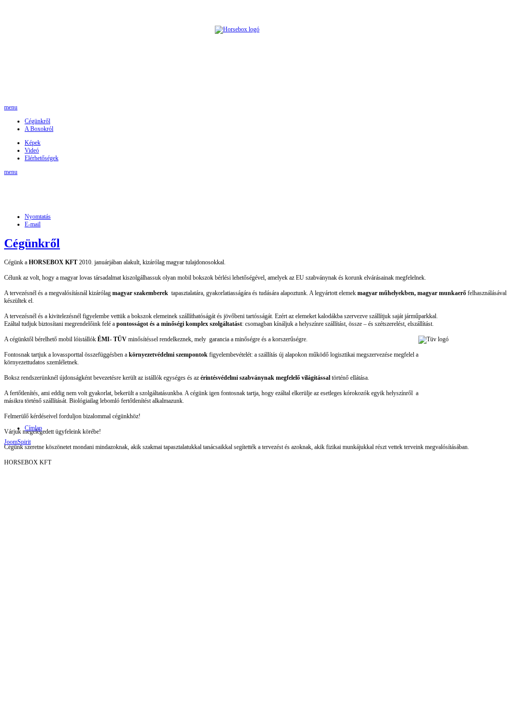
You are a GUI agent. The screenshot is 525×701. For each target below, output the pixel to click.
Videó (32, 150)
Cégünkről (37, 121)
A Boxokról (39, 128)
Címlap (33, 428)
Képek (33, 142)
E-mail (33, 224)
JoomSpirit (17, 441)
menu (10, 107)
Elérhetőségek (41, 158)
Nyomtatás (38, 216)
